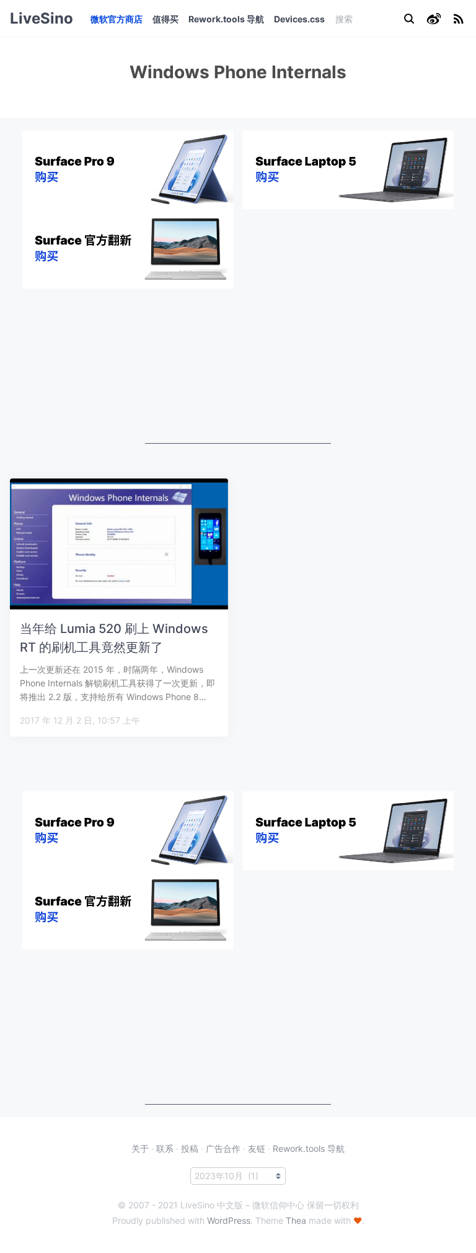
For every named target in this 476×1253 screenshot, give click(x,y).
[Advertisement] (238, 366)
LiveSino (41, 18)
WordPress (228, 1220)
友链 (256, 1148)
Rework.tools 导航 (226, 19)
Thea (296, 1220)
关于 (140, 1148)
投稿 (189, 1148)
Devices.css (299, 19)
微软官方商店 (116, 19)
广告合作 (223, 1148)
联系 (165, 1148)
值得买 (165, 19)
